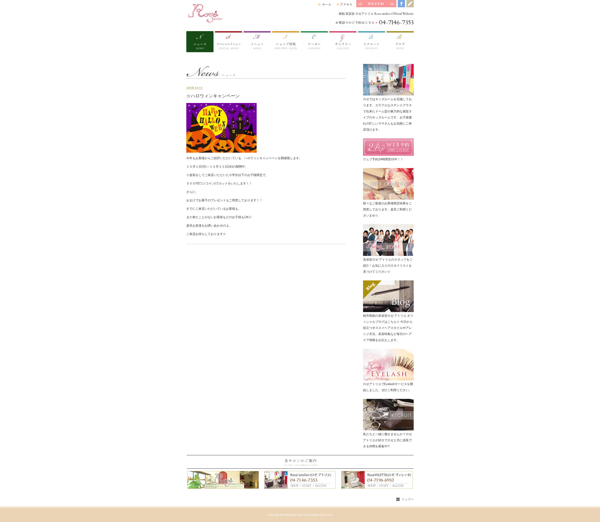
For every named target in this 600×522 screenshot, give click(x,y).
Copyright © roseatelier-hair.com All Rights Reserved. (300, 514)
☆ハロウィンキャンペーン (213, 95)
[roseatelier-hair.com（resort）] (221, 11)
